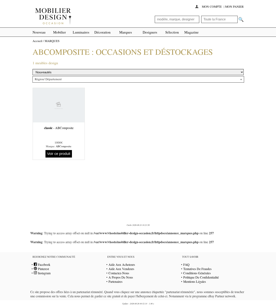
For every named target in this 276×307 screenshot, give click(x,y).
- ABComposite (59, 128)
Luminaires (81, 32)
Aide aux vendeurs (121, 269)
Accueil (37, 41)
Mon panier (234, 6)
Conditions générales (197, 273)
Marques (125, 32)
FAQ (186, 264)
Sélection (172, 32)
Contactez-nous (119, 273)
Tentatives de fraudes (197, 269)
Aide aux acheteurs (122, 264)
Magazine (191, 32)
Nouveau (39, 32)
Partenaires (115, 281)
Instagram (44, 273)
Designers (150, 32)
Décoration (102, 32)
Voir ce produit (58, 154)
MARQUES (52, 41)
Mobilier (59, 32)
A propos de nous (121, 277)
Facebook (43, 264)
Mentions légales (194, 281)
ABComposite (63, 146)
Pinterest (43, 269)
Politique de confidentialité (201, 277)
